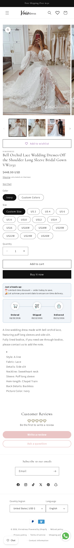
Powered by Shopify (38, 529)
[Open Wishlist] (57, 13)
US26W (45, 235)
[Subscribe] (55, 471)
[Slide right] (70, 129)
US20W (60, 227)
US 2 (33, 211)
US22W (10, 235)
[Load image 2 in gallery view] (37, 128)
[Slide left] (4, 129)
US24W (28, 235)
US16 (9, 227)
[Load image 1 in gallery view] (17, 128)
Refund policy (56, 529)
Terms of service (37, 535)
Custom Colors (31, 197)
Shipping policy (56, 535)
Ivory (9, 197)
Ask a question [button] (37, 444)
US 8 (9, 219)
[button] (7, 13)
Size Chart (7, 184)
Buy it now (37, 274)
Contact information (38, 540)
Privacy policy (20, 535)
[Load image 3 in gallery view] (56, 128)
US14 (54, 219)
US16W (26, 227)
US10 (24, 219)
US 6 (62, 211)
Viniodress (23, 529)
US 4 (47, 211)
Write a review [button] (36, 434)
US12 (39, 219)
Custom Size (14, 211)
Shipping (6, 177)
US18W (43, 227)
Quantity (7, 243)
